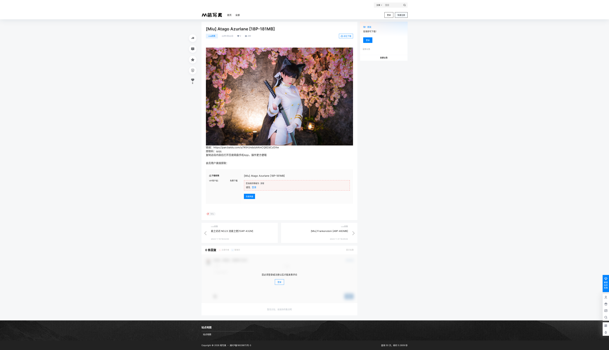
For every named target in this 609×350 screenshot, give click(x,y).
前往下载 (347, 36)
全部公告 (384, 58)
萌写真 (222, 345)
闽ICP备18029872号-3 (240, 345)
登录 (389, 15)
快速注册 (401, 15)
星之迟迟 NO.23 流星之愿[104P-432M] (232, 231)
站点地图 (207, 334)
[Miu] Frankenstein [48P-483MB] (329, 231)
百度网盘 (249, 196)
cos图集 (211, 36)
